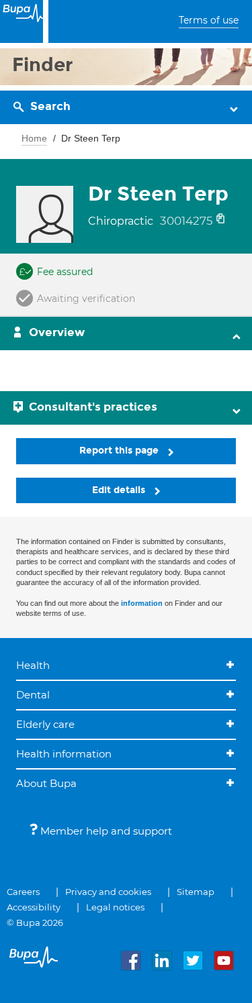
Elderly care (45, 724)
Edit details (120, 490)
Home (34, 138)
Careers (23, 891)
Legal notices (115, 907)
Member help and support (105, 831)
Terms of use (209, 20)
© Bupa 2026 (35, 922)
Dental (33, 694)
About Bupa (46, 783)
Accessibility (33, 907)
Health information (64, 753)
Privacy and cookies (108, 891)
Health (33, 665)
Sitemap (195, 891)
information (142, 603)
